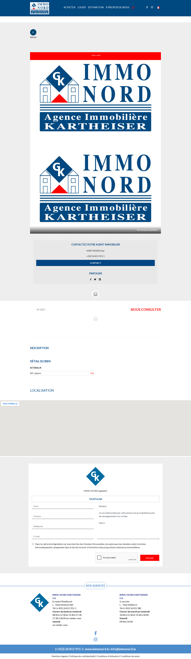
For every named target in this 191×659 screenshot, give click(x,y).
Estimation (96, 7)
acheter (69, 7)
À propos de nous (117, 7)
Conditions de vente (130, 656)
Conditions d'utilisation (108, 656)
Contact (95, 263)
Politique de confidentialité (82, 656)
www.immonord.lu (97, 649)
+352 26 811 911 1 (95, 256)
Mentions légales (59, 656)
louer (82, 7)
